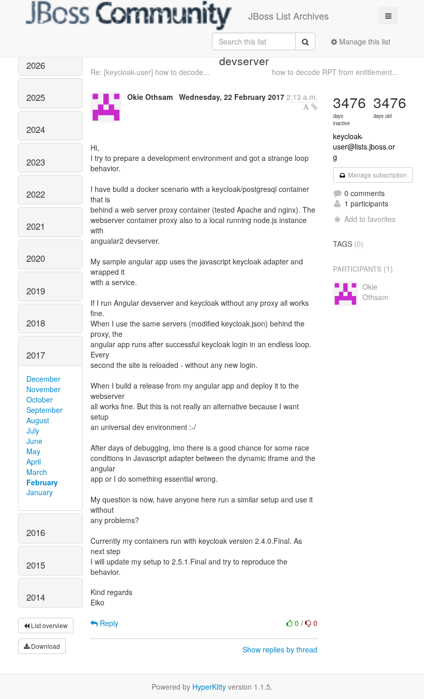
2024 (35, 129)
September (44, 410)
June (34, 441)
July (32, 430)
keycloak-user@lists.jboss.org (364, 146)
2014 (35, 597)
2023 (35, 162)
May (33, 451)
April (33, 461)
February (42, 482)
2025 (35, 97)
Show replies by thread (280, 649)
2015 (35, 565)
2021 (35, 226)
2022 (35, 194)
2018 (35, 323)
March (36, 472)
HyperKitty (209, 686)
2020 (35, 258)
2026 (35, 65)
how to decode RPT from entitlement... (335, 72)
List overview (48, 625)
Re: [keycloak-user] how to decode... (149, 72)
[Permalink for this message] (314, 106)
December (43, 379)
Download (44, 646)
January (39, 492)
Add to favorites (370, 219)
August (37, 420)
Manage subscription (376, 174)
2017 (35, 355)
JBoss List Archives (288, 15)
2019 (35, 291)
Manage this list (363, 41)
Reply (108, 623)
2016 (35, 532)
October (39, 399)
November (43, 389)
